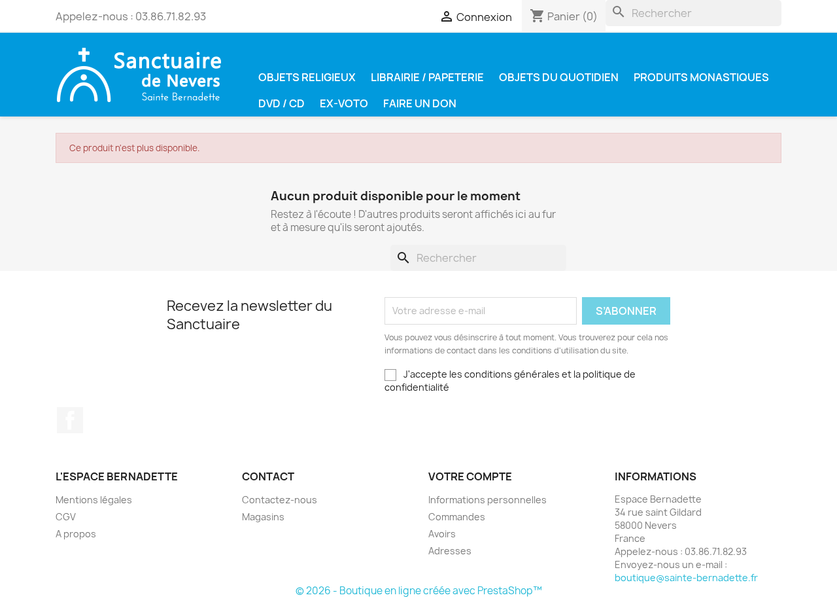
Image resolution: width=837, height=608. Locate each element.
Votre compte (470, 476)
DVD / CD (281, 103)
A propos (76, 534)
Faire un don (419, 103)
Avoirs (442, 534)
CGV (66, 516)
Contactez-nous (279, 499)
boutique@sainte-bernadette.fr (686, 577)
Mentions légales (94, 499)
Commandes (456, 516)
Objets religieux (307, 77)
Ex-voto (344, 103)
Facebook (70, 420)
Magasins (263, 516)
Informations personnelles (487, 499)
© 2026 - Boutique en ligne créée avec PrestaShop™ (419, 591)
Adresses (449, 551)
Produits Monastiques (701, 77)
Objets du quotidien (559, 77)
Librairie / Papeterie (427, 77)
